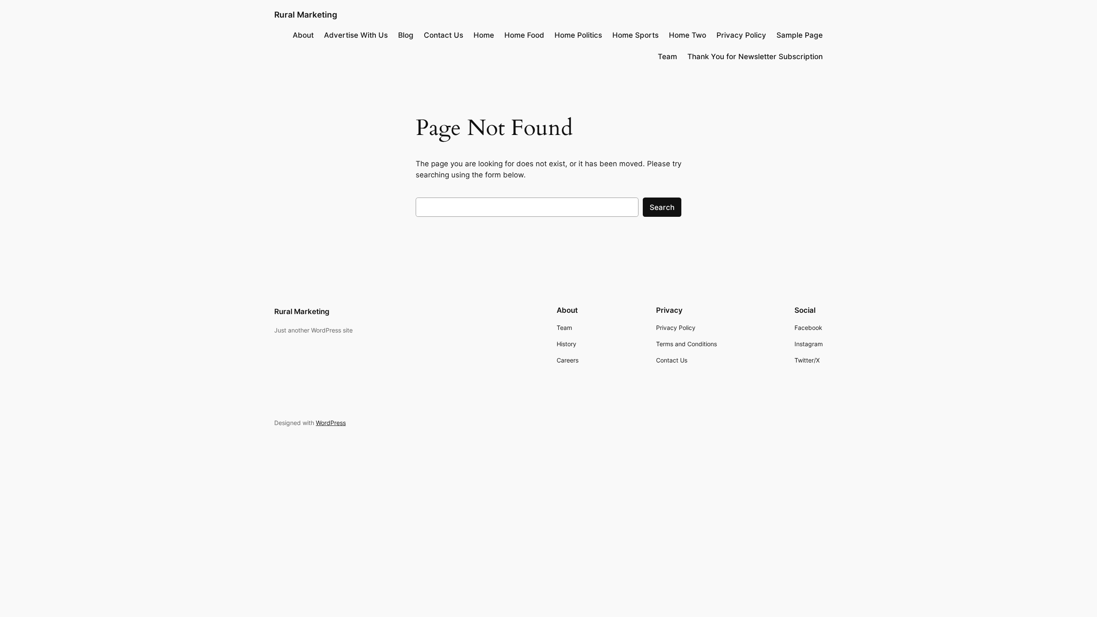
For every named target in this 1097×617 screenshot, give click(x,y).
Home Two (687, 35)
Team (667, 56)
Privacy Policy (741, 35)
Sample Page (799, 35)
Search (662, 207)
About (303, 35)
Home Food (524, 35)
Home (484, 35)
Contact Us (443, 35)
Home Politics (578, 35)
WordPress (331, 422)
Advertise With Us (356, 35)
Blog (406, 35)
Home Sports (635, 35)
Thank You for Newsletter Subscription (755, 56)
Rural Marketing (305, 14)
